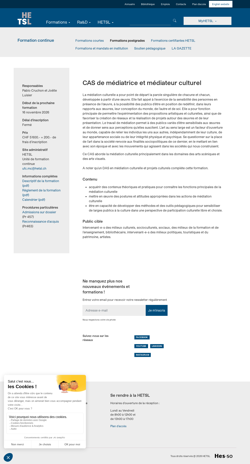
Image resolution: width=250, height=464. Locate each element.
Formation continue (36, 40)
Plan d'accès (199, 4)
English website (220, 4)
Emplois (165, 4)
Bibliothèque (148, 4)
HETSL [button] (104, 22)
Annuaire (130, 4)
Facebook (142, 337)
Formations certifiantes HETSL (173, 40)
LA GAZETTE (181, 48)
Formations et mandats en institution (101, 48)
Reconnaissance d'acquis (40, 221)
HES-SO (223, 456)
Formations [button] (56, 22)
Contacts (181, 4)
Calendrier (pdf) (33, 199)
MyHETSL (206, 21)
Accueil (24, 18)
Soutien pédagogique (149, 48)
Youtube (141, 346)
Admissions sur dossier (39, 212)
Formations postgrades (127, 40)
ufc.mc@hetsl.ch (34, 168)
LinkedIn (157, 346)
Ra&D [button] (82, 22)
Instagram (142, 354)
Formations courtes (89, 40)
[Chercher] (175, 20)
